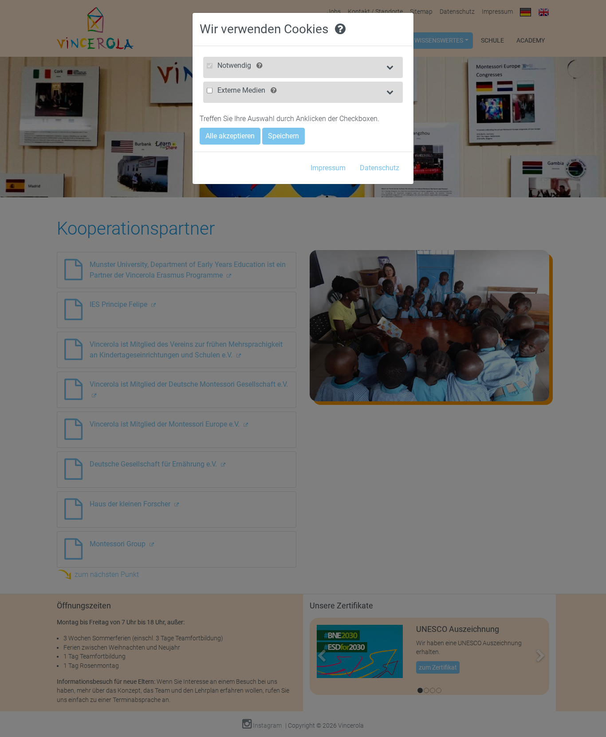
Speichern (283, 136)
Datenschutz (379, 168)
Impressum (328, 168)
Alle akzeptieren (230, 136)
